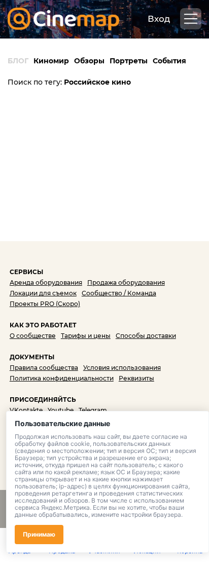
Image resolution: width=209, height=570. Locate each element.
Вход (159, 19)
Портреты (129, 60)
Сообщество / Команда (119, 293)
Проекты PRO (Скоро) (45, 304)
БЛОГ (18, 60)
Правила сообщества (44, 367)
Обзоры (89, 60)
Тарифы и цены (86, 335)
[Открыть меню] (190, 18)
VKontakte (26, 410)
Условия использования (122, 367)
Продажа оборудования (126, 282)
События (169, 60)
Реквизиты (136, 378)
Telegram (93, 410)
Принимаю (39, 534)
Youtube (61, 410)
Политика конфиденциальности (62, 378)
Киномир (51, 60)
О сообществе (33, 335)
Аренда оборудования (46, 282)
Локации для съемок (43, 293)
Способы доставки (146, 335)
